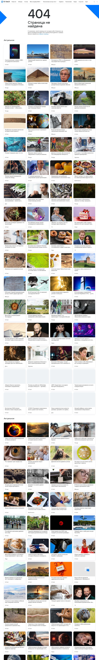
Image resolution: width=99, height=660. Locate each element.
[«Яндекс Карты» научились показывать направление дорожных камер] (15, 380)
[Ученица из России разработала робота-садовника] (38, 496)
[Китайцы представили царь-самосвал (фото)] (61, 101)
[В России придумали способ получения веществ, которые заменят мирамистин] (84, 473)
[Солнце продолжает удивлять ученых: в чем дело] (61, 287)
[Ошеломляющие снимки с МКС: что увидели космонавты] (15, 55)
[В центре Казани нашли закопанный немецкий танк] (61, 125)
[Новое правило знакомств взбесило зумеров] (84, 642)
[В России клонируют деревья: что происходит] (15, 218)
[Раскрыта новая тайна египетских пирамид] (38, 78)
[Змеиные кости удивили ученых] (15, 264)
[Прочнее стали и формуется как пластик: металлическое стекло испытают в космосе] (61, 194)
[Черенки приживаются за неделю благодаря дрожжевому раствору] (38, 619)
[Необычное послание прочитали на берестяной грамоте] (15, 125)
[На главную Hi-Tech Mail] (6, 1)
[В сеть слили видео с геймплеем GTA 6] (84, 426)
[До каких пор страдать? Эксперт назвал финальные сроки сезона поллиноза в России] (38, 241)
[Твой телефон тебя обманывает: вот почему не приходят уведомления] (84, 357)
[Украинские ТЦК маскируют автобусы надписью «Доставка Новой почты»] (84, 450)
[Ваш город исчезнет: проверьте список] (38, 125)
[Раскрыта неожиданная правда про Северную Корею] (38, 101)
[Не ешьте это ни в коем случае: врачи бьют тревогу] (84, 549)
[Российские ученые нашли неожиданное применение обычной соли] (38, 218)
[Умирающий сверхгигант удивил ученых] (38, 55)
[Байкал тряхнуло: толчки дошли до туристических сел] (15, 426)
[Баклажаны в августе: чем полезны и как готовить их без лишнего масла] (38, 596)
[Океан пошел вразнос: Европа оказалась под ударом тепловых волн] (15, 78)
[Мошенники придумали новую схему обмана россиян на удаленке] (84, 125)
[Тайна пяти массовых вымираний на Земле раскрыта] (15, 526)
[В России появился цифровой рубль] (15, 496)
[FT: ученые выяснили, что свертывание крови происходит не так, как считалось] (38, 171)
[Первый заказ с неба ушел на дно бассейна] (84, 619)
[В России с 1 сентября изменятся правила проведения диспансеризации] (84, 148)
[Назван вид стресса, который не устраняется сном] (15, 241)
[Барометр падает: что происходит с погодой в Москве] (61, 310)
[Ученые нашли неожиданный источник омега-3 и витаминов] (38, 264)
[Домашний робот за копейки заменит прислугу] (84, 496)
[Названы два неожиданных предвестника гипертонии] (61, 596)
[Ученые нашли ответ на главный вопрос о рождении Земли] (15, 450)
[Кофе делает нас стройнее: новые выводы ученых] (38, 194)
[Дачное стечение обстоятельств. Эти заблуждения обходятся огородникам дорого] (61, 148)
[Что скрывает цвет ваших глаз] (15, 549)
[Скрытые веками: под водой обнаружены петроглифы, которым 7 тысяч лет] (61, 473)
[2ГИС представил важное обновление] (38, 473)
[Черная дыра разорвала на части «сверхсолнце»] (84, 380)
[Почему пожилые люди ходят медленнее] (84, 596)
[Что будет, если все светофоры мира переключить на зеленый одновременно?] (61, 450)
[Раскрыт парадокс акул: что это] (15, 148)
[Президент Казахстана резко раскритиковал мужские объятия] (61, 78)
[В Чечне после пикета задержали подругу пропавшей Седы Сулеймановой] (84, 573)
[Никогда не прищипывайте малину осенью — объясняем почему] (15, 101)
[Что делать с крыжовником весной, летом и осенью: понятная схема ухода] (15, 473)
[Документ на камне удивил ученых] (38, 573)
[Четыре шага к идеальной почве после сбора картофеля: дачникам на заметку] (15, 573)
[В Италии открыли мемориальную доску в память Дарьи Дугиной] (15, 287)
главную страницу (43, 34)
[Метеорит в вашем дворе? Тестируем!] (15, 310)
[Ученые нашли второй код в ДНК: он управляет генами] (61, 496)
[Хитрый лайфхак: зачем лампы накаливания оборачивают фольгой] (84, 403)
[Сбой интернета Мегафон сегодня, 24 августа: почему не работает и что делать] (38, 642)
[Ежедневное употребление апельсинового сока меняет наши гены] (61, 171)
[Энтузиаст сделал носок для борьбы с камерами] (61, 642)
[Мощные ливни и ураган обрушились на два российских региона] (38, 148)
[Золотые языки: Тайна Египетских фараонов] (61, 264)
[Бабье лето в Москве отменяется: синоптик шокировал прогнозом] (84, 526)
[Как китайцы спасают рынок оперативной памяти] (38, 450)
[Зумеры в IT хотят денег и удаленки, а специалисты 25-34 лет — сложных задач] (84, 334)
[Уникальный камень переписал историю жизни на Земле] (38, 526)
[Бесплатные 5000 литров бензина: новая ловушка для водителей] (15, 403)
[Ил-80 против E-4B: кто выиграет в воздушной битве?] (38, 287)
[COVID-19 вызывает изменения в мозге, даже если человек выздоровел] (38, 403)
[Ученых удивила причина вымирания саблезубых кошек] (38, 310)
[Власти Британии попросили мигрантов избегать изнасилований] (84, 78)
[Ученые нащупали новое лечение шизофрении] (61, 334)
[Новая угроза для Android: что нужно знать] (61, 426)
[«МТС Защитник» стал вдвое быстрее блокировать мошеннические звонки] (61, 380)
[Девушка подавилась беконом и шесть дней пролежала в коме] (38, 357)
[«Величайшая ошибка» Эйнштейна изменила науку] (84, 310)
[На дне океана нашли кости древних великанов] (84, 101)
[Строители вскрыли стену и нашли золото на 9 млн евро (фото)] (38, 426)
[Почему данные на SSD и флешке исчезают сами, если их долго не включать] (15, 334)
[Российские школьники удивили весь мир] (15, 619)
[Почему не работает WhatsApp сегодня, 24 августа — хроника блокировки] (38, 380)
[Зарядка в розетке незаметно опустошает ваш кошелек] (61, 573)
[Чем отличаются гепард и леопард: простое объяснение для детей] (15, 357)
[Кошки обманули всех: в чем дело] (15, 596)
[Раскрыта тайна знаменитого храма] (84, 264)
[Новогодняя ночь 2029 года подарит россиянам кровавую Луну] (61, 619)
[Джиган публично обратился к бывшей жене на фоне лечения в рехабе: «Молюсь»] (38, 334)
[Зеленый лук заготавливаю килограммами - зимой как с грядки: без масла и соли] (15, 194)
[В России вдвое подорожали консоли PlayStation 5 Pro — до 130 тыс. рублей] (84, 287)
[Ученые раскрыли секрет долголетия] (38, 549)
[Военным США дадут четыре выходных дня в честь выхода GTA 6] (61, 357)
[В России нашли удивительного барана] (61, 526)
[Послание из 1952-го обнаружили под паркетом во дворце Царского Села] (61, 55)
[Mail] (2, 1)
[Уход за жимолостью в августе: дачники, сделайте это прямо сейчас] (61, 403)
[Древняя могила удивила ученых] (61, 549)
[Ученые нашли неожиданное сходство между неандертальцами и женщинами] (15, 171)
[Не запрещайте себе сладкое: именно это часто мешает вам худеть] (84, 218)
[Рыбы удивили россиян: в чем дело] (84, 55)
